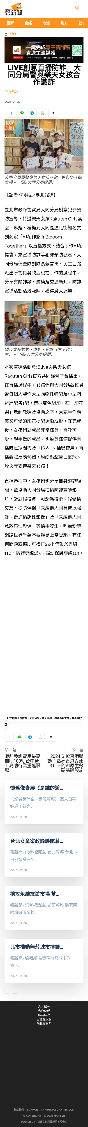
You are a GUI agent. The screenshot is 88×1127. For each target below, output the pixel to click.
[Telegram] (32, 113)
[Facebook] (11, 113)
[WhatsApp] (42, 113)
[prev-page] (7, 991)
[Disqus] (44, 643)
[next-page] (14, 991)
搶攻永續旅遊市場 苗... (34, 894)
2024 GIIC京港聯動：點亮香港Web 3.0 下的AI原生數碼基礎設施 (65, 763)
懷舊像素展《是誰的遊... (36, 788)
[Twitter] (52, 113)
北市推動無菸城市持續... (36, 947)
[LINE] (21, 113)
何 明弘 (13, 91)
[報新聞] (14, 9)
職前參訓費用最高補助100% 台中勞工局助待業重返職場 (23, 763)
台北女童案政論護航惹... (36, 841)
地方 (14, 34)
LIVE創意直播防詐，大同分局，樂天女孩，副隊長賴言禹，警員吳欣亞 (43, 721)
